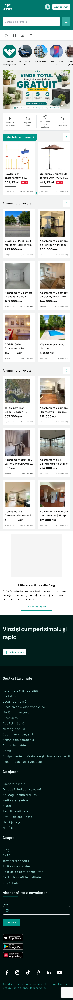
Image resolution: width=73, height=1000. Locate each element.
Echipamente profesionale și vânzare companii (36, 756)
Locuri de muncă (15, 701)
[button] (53, 105)
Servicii (8, 750)
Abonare (11, 922)
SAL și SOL (10, 882)
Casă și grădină (14, 723)
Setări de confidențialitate (22, 877)
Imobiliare (10, 696)
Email (6, 903)
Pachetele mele (14, 784)
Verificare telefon (15, 800)
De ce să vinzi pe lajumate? (22, 789)
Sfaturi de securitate (17, 816)
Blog (6, 850)
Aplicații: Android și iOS (20, 795)
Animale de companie (18, 739)
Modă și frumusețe (16, 712)
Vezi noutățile (34, 606)
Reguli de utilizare (16, 811)
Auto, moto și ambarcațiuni (22, 690)
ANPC (7, 855)
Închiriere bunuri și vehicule (22, 761)
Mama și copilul (14, 729)
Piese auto (10, 718)
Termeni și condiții (16, 861)
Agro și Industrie (14, 745)
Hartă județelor (13, 822)
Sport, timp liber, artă (18, 734)
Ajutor (7, 805)
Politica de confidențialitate (23, 871)
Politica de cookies (17, 866)
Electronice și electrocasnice (24, 707)
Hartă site (10, 827)
